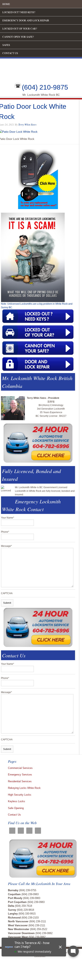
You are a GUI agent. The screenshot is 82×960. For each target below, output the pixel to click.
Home (6, 4)
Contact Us (10, 53)
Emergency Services (20, 774)
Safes (6, 45)
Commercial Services (20, 767)
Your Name (7, 517)
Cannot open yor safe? (18, 37)
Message (6, 546)
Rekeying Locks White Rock (24, 787)
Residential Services (20, 781)
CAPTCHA (7, 593)
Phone (5, 531)
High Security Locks (19, 794)
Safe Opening (16, 808)
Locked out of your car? (19, 28)
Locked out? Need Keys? (18, 12)
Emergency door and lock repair (25, 20)
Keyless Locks (16, 801)
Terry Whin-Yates (27, 124)
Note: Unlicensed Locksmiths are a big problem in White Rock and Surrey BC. (36, 305)
